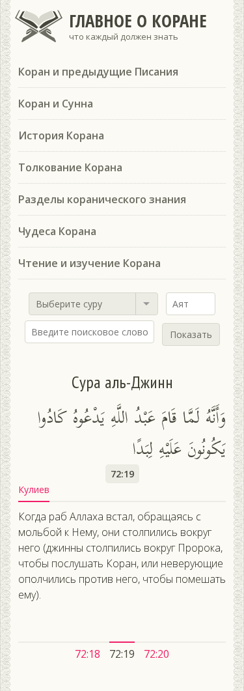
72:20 (156, 654)
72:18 (87, 654)
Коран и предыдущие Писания (98, 71)
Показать (191, 334)
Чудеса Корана (57, 231)
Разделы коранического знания (102, 199)
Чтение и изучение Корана (89, 263)
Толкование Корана (70, 167)
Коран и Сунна (55, 103)
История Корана (61, 135)
